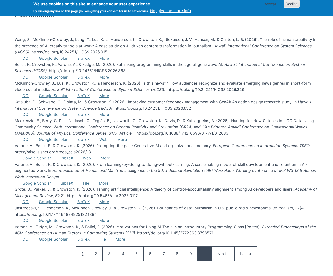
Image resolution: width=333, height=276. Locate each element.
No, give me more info (170, 10)
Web (103, 139)
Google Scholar (53, 58)
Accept (270, 4)
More (104, 58)
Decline (291, 4)
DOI (25, 58)
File (86, 183)
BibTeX (83, 58)
